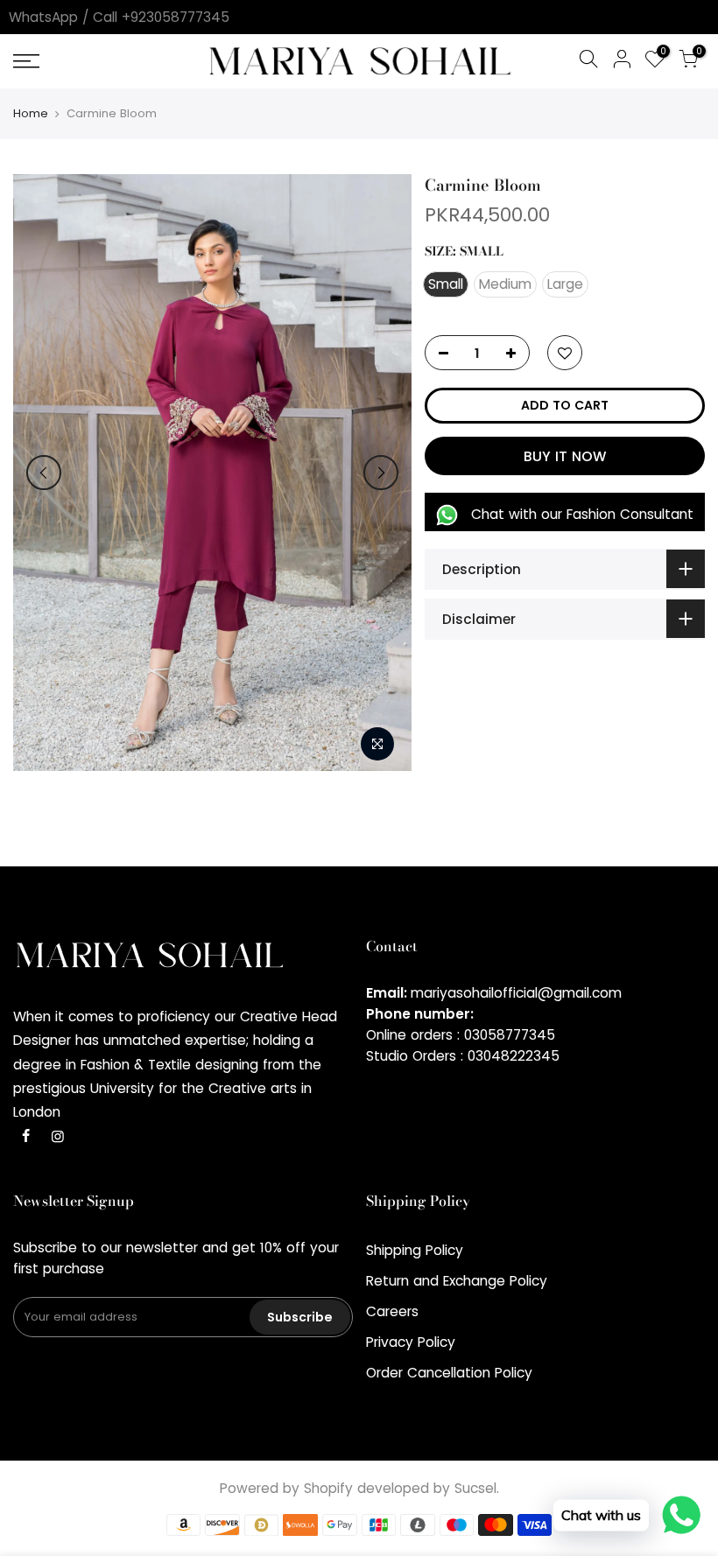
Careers (392, 1311)
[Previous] (43, 472)
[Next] (380, 472)
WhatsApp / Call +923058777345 (119, 17)
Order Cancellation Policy (449, 1372)
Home (30, 114)
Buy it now (565, 456)
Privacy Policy (410, 1342)
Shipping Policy (414, 1250)
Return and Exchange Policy (456, 1281)
